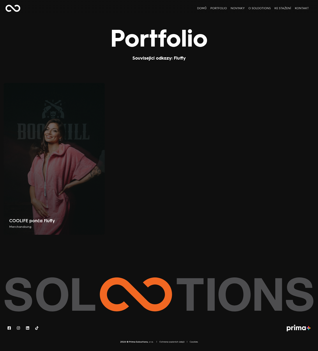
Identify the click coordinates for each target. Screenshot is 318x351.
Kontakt (302, 8)
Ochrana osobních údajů (172, 342)
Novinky (238, 8)
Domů (202, 8)
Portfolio (218, 8)
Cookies (194, 342)
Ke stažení (282, 8)
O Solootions (259, 8)
